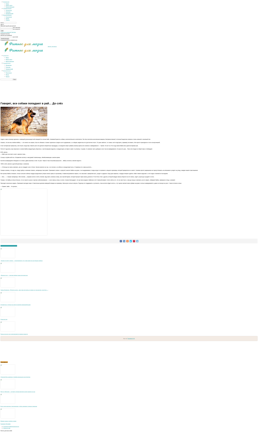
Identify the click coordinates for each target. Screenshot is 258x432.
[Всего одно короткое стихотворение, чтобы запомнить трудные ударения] (8, 403)
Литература (9, 10)
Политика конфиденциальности (11, 426)
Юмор (7, 4)
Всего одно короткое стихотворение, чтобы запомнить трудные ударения (19, 406)
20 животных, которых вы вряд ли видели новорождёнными (16, 304)
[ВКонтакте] (124, 241)
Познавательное (7, 8)
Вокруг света (9, 5)
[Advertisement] (129, 90)
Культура (8, 12)
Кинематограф (9, 13)
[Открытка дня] (8, 316)
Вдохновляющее (7, 15)
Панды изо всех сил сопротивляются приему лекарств (14, 334)
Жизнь (7, 18)
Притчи (8, 20)
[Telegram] (137, 241)
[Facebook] (121, 241)
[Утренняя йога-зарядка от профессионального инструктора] (8, 374)
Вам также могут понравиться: (9, 246)
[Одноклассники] (127, 241)
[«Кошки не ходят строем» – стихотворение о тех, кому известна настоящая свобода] (8, 257)
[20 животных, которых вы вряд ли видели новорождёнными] (8, 301)
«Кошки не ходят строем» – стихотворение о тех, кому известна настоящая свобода (22, 260)
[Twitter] (131, 241)
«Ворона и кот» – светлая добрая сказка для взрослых (14, 275)
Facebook (130, 338)
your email (15, 37)
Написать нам (6, 428)
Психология (9, 17)
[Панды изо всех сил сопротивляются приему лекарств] (8, 331)
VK (134, 338)
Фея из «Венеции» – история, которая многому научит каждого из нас (18, 391)
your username (16, 27)
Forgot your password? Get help (8, 32)
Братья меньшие (10, 7)
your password (16, 29)
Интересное (6, 2)
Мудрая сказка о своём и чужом (8, 421)
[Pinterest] (134, 241)
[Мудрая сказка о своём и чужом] (8, 418)
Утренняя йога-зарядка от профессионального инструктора (15, 377)
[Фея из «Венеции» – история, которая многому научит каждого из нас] (8, 388)
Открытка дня (4, 319)
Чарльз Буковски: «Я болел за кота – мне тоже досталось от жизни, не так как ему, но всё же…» (24, 290)
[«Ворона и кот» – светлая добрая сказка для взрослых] (8, 272)
